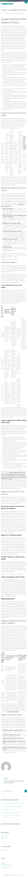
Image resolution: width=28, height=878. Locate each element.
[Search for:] (12, 791)
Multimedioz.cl (20, 875)
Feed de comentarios (6, 866)
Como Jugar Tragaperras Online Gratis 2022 (12, 806)
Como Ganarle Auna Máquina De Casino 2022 (12, 803)
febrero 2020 (4, 836)
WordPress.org (5, 867)
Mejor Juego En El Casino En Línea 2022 (11, 574)
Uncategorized (4, 850)
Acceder (3, 862)
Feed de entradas (5, 864)
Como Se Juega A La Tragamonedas (10, 815)
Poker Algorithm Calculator (8, 809)
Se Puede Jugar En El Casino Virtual (10, 812)
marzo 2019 (4, 838)
